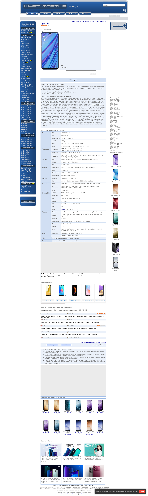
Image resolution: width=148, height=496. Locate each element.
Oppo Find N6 (114, 108)
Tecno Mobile (25, 56)
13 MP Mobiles (25, 150)
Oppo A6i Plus (114, 104)
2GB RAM (24, 124)
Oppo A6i (112, 124)
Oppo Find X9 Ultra (115, 109)
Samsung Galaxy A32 (101, 296)
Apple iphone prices (27, 54)
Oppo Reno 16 (114, 107)
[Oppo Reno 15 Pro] (89, 425)
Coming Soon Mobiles (117, 152)
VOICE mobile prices (27, 93)
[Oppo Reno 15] (100, 425)
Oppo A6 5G (113, 120)
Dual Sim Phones (26, 174)
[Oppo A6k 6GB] (100, 405)
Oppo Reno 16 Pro (115, 100)
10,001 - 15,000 (26, 113)
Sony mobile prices (27, 68)
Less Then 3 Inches (27, 138)
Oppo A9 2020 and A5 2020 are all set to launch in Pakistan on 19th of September (72, 457)
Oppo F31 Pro (114, 121)
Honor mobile (25, 43)
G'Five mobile (25, 101)
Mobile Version (83, 494)
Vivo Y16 (48, 296)
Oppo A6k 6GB (100, 411)
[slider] (45, 25)
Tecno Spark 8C (61, 296)
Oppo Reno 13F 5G (115, 128)
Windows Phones (26, 190)
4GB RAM (24, 127)
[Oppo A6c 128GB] (46, 405)
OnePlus (23, 74)
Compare (74, 80)
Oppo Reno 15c (114, 111)
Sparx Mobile (25, 60)
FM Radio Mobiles (26, 179)
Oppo (54, 124)
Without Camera (26, 163)
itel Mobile (24, 72)
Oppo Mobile (25, 45)
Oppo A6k (46, 431)
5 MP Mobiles (25, 154)
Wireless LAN (25, 176)
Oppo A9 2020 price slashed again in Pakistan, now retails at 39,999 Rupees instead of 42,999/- (50, 457)
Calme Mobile (25, 97)
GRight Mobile (25, 99)
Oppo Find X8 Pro (115, 134)
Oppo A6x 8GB (114, 148)
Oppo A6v (112, 105)
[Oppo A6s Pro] (68, 405)
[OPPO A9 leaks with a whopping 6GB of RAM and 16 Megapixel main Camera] (73, 471)
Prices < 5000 (25, 117)
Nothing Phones (26, 70)
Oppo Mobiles (85, 21)
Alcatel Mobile (25, 78)
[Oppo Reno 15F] (78, 425)
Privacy (63, 494)
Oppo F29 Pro (114, 126)
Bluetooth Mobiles (26, 172)
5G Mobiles (24, 32)
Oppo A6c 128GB (46, 411)
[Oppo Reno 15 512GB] (68, 425)
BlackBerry (24, 91)
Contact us (75, 494)
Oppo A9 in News (46, 441)
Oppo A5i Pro (113, 122)
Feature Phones (26, 188)
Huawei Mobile (25, 53)
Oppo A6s (57, 431)
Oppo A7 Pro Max (115, 99)
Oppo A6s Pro (68, 411)
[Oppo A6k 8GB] (89, 405)
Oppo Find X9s (114, 103)
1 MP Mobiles (25, 159)
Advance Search (28, 201)
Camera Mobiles (26, 168)
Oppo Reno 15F (78, 431)
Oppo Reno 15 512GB (67, 432)
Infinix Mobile (25, 39)
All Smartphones (26, 192)
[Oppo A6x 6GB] (78, 405)
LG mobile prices (26, 84)
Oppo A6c (57, 411)
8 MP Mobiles (25, 152)
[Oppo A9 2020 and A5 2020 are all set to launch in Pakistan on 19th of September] (73, 450)
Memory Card (25, 181)
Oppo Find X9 (114, 113)
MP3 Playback (25, 177)
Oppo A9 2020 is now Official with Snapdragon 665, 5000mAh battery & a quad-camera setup (94, 457)
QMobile (23, 65)
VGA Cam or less (26, 161)
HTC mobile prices (27, 80)
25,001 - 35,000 (26, 109)
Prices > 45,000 (26, 106)
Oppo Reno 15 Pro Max (116, 115)
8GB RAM (24, 131)
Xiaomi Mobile (25, 51)
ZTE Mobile (24, 58)
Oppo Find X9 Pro (115, 112)
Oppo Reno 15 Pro (89, 432)
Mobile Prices (75, 21)
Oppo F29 (113, 125)
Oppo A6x (112, 150)
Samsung (58, 122)
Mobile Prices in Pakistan (88, 342)
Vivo (22, 41)
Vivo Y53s (88, 296)
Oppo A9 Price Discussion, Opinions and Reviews (56, 307)
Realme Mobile (25, 47)
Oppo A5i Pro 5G (114, 117)
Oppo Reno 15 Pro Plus (116, 116)
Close (142, 491)
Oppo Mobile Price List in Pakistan (55, 397)
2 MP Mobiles (25, 158)
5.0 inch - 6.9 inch (26, 143)
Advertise (68, 494)
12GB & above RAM (27, 133)
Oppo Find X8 (114, 141)
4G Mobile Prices (26, 30)
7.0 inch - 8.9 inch (26, 145)
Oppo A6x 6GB (78, 411)
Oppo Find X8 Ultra (115, 133)
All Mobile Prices (26, 119)
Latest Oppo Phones (116, 98)
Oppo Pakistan (101, 342)
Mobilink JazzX (26, 88)
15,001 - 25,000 (26, 111)
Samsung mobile (26, 37)
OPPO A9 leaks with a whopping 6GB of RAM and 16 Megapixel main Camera (72, 478)
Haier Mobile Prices (27, 86)
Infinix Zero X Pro (75, 296)
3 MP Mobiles (25, 156)
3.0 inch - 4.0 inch (26, 140)
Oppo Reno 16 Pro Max (116, 102)
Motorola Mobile (26, 90)
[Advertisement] (73, 380)
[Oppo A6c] (57, 405)
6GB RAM (24, 129)
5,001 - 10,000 (25, 115)
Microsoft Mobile (26, 82)
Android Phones (26, 186)
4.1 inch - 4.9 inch (26, 142)
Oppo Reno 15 (100, 431)
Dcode (23, 62)
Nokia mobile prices (27, 49)
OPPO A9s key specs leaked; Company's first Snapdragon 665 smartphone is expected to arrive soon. (50, 478)
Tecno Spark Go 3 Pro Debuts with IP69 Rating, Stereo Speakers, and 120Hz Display (93, 478)
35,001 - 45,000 (26, 108)
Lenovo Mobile (25, 67)
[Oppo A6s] (57, 425)
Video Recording (26, 170)
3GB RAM (24, 126)
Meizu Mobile (25, 95)
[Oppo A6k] (46, 425)
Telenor (23, 76)
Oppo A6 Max (113, 118)
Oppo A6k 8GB (89, 411)
